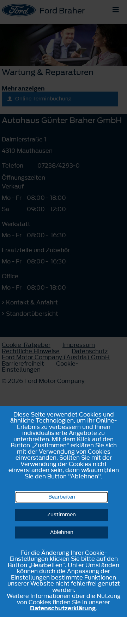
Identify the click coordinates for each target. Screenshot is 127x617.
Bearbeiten (61, 497)
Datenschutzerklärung (63, 608)
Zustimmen (61, 514)
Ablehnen (61, 532)
